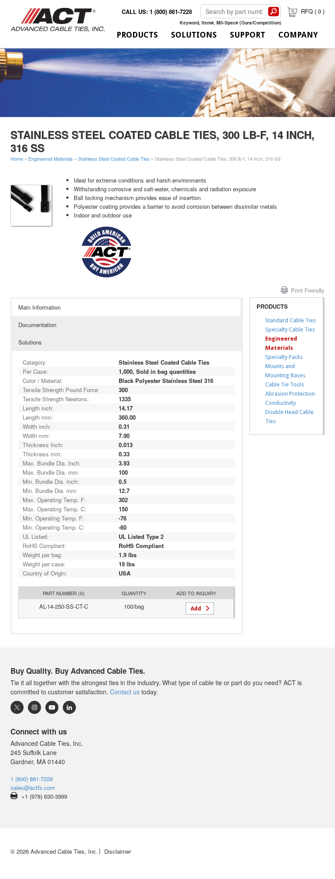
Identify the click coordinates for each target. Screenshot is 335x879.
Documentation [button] (37, 325)
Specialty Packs (284, 357)
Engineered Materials (50, 158)
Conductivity (280, 403)
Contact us (125, 691)
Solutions (194, 34)
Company (298, 34)
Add (196, 608)
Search (273, 11)
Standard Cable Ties (290, 320)
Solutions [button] (30, 342)
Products (137, 34)
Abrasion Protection (290, 393)
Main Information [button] (39, 307)
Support (247, 34)
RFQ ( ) (313, 11)
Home (16, 158)
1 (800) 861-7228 (31, 779)
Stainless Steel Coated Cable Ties (114, 158)
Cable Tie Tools (284, 384)
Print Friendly (308, 290)
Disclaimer (117, 851)
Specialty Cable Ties (290, 329)
